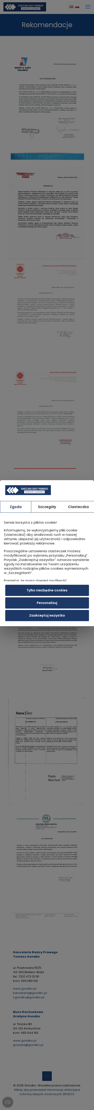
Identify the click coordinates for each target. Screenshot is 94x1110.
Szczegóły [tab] (47, 506)
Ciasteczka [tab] (78, 506)
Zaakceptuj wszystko (47, 615)
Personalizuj (47, 603)
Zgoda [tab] (16, 506)
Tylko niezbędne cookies (47, 590)
